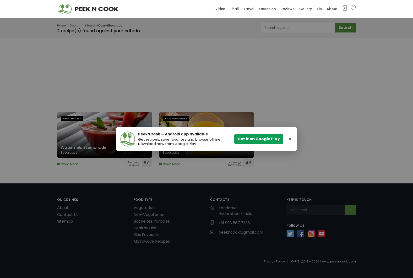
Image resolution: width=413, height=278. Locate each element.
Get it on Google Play (259, 139)
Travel (248, 8)
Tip (319, 8)
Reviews (287, 8)
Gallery (305, 8)
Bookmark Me (353, 8)
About (332, 8)
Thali (234, 8)
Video (220, 8)
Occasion (267, 8)
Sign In (344, 8)
